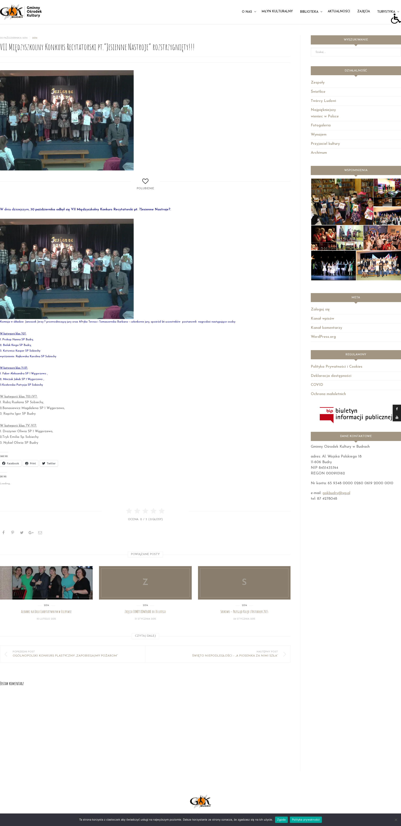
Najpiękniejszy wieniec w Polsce (325, 113)
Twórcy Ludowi (323, 101)
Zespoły (318, 83)
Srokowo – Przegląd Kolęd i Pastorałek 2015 (244, 611)
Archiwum (319, 153)
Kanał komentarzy (326, 328)
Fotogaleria (321, 125)
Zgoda (281, 819)
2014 (34, 38)
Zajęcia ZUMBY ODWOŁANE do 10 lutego (145, 611)
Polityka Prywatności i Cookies (336, 367)
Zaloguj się (320, 309)
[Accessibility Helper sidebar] (396, 19)
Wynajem (318, 135)
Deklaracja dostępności (331, 376)
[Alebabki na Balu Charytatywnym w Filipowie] (46, 583)
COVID (317, 385)
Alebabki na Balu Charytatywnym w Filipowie (46, 611)
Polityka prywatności (306, 819)
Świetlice (318, 92)
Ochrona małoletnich (328, 394)
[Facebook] (397, 409)
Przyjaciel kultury (325, 144)
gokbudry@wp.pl (336, 493)
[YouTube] (397, 417)
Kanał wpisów (322, 319)
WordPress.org (323, 337)
